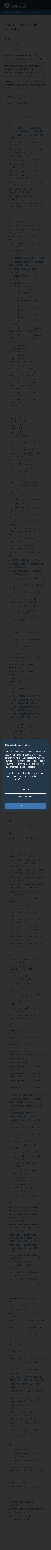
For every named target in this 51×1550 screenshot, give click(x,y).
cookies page (11, 779)
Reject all (25, 789)
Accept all (25, 805)
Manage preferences (25, 797)
